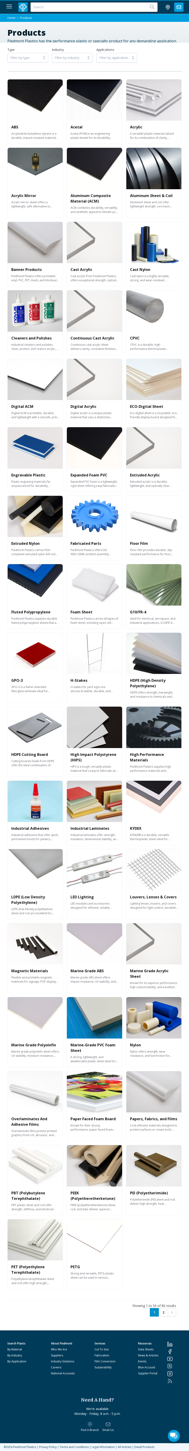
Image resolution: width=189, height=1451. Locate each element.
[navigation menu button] (9, 6)
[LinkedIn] (174, 1344)
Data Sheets (146, 1349)
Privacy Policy (48, 1447)
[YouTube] (174, 1359)
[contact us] (178, 7)
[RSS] (174, 1381)
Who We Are (59, 1349)
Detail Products (144, 1447)
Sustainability (103, 1367)
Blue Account (146, 1367)
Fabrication (101, 1355)
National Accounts (63, 1373)
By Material (14, 1349)
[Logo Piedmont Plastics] (23, 7)
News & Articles (148, 1355)
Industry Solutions (62, 1361)
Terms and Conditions (74, 1447)
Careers (56, 1367)
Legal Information (103, 1447)
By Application (16, 1361)
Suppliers (57, 1355)
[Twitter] (174, 1366)
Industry (58, 49)
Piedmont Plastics (24, 1447)
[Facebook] (174, 1351)
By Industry (14, 1355)
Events (142, 1361)
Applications (105, 49)
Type (11, 49)
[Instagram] (174, 1373)
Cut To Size (101, 1349)
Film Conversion (104, 1361)
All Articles (124, 1447)
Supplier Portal (147, 1373)
